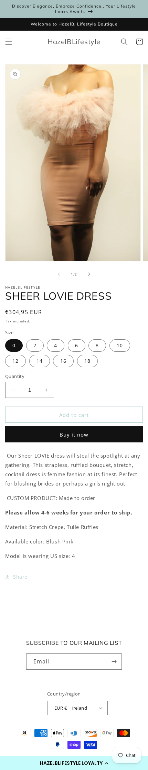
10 (120, 345)
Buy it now (74, 434)
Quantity (14, 376)
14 (39, 361)
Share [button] (20, 576)
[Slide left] (58, 274)
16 (63, 361)
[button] (74, 763)
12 (15, 361)
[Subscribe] (113, 661)
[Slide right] (89, 274)
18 (87, 361)
